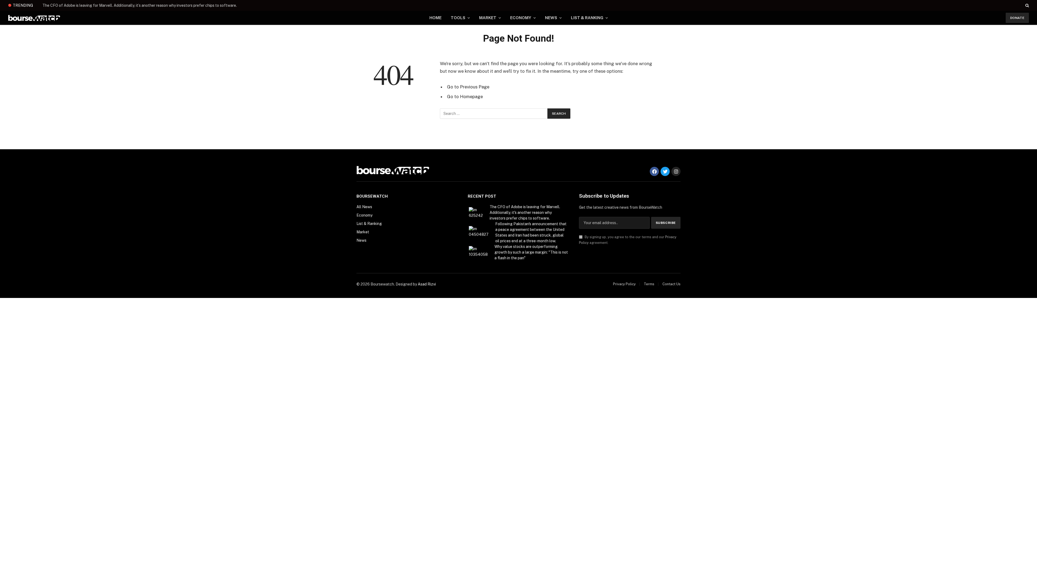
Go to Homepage (465, 96)
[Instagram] (676, 171)
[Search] (1026, 5)
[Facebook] (654, 171)
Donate (1017, 18)
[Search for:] (494, 113)
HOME (435, 17)
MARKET (487, 17)
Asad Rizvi (427, 284)
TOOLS (458, 17)
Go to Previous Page (468, 86)
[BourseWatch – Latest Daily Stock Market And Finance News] (34, 18)
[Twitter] (665, 171)
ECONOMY (520, 17)
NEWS (551, 17)
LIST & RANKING (587, 17)
